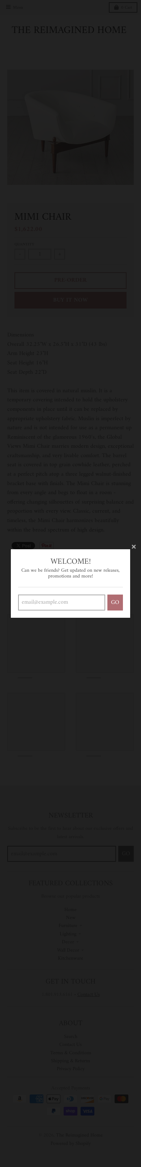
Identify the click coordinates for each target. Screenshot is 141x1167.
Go (115, 602)
